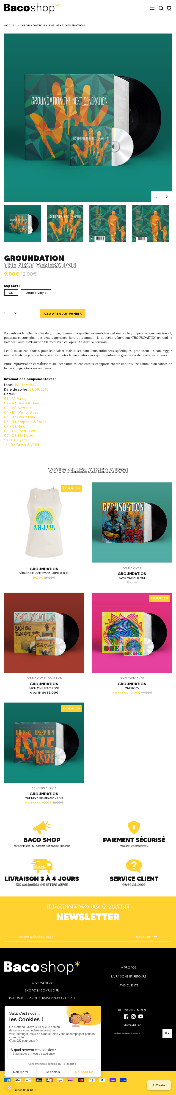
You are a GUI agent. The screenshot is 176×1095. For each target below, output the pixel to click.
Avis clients (128, 985)
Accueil (10, 25)
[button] (161, 8)
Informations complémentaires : (30, 379)
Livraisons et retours (128, 976)
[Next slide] (167, 196)
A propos (129, 967)
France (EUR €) (23, 1090)
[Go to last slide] (156, 196)
